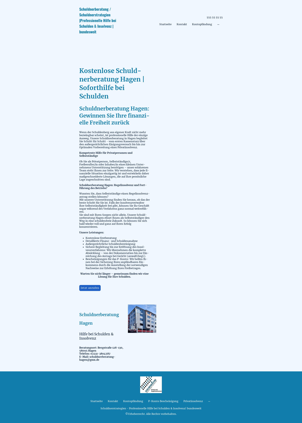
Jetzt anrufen (90, 287)
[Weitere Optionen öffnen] (218, 24)
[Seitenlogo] (102, 36)
